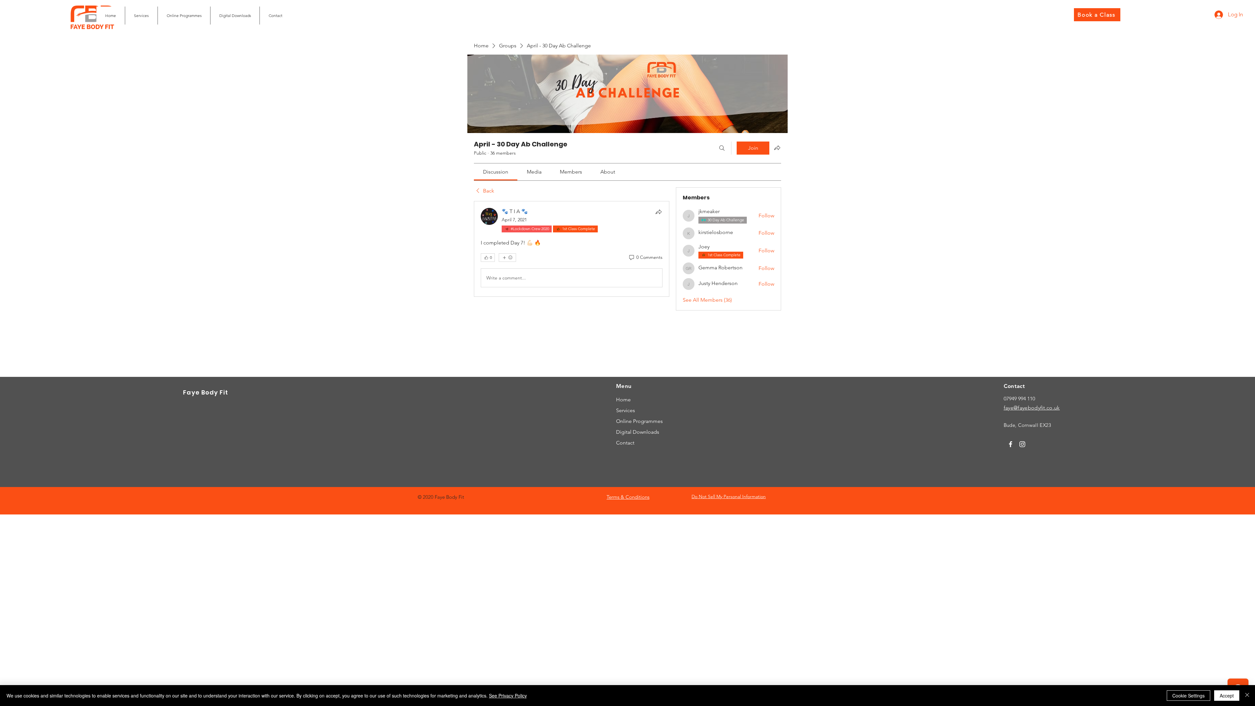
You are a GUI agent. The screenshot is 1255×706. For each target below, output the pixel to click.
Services (625, 410)
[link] (495, 172)
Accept (1227, 695)
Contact (625, 443)
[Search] (722, 148)
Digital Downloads (637, 432)
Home (623, 399)
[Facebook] (1010, 444)
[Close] (1247, 695)
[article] (571, 249)
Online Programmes (639, 421)
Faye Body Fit (205, 392)
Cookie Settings (1188, 695)
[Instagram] (1022, 444)
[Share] (658, 212)
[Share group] (777, 148)
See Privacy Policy (508, 695)
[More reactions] (507, 257)
